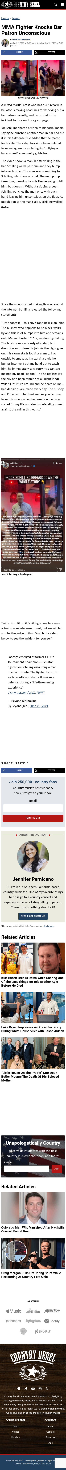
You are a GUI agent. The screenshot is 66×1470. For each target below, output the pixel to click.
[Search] (55, 4)
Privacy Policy (33, 1461)
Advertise (50, 1435)
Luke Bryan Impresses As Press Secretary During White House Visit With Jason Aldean (32, 1026)
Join (56, 1166)
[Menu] (62, 4)
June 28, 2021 (39, 703)
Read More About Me (33, 913)
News (16, 18)
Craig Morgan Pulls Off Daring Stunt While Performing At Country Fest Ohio (31, 1272)
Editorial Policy (20, 1461)
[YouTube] (33, 1386)
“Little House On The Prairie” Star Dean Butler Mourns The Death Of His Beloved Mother (30, 1074)
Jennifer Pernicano (21, 40)
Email (33, 798)
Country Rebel (15, 1418)
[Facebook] (18, 1386)
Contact (50, 1429)
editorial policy (48, 924)
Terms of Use (46, 1461)
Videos (15, 1429)
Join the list (33, 815)
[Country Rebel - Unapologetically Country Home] (20, 4)
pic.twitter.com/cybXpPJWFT (26, 690)
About (50, 1424)
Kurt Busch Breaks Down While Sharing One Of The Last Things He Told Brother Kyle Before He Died (32, 979)
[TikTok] (25, 1386)
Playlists (15, 1435)
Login (50, 1440)
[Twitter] (47, 1386)
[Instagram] (40, 1386)
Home (5, 18)
